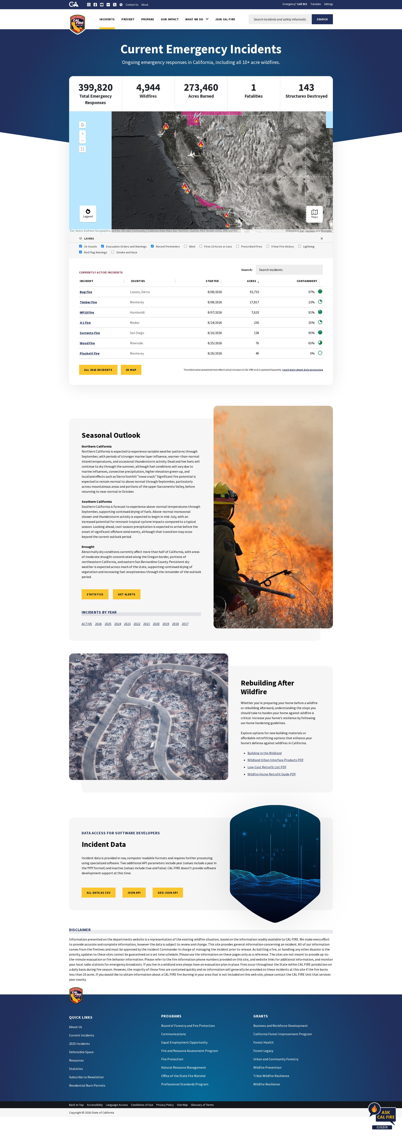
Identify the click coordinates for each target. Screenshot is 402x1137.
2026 (98, 624)
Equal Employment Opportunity (184, 1042)
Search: (247, 270)
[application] (201, 172)
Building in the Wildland (264, 753)
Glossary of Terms (202, 1105)
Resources (76, 1060)
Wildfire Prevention (267, 1067)
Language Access (117, 1105)
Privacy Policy (165, 1105)
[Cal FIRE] (77, 24)
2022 (137, 624)
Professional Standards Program (184, 1084)
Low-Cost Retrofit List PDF (266, 767)
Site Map (182, 1105)
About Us (75, 1027)
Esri (302, 231)
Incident (86, 281)
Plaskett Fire (89, 353)
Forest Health (263, 1042)
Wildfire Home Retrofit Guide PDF (271, 774)
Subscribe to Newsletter (86, 1077)
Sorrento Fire (90, 333)
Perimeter (326, 231)
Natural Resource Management (183, 1067)
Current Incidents (81, 1035)
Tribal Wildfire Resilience (271, 1076)
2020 (156, 624)
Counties (138, 281)
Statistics (76, 1069)
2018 (175, 624)
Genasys (310, 231)
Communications (173, 1034)
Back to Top (76, 1105)
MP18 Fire (87, 312)
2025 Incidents (79, 1043)
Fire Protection (172, 1059)
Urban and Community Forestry (275, 1059)
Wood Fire (87, 343)
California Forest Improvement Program (282, 1034)
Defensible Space (81, 1052)
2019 (165, 624)
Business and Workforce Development (280, 1025)
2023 (127, 624)
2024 (117, 624)
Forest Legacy (263, 1051)
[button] (197, 19)
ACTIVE (87, 624)
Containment (307, 281)
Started (212, 281)
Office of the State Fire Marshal (183, 1076)
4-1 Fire (85, 322)
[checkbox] (88, 246)
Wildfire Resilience (266, 1084)
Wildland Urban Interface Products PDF (275, 760)
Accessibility (95, 1105)
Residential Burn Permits (87, 1085)
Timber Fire (88, 302)
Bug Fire (86, 292)
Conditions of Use (142, 1105)
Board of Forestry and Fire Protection (188, 1025)
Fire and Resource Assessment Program (189, 1051)
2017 (185, 624)
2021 (146, 624)
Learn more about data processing (302, 369)
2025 (108, 624)
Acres (251, 281)
